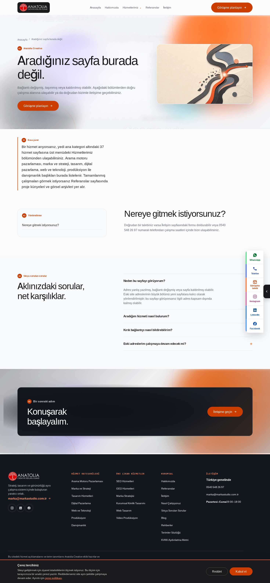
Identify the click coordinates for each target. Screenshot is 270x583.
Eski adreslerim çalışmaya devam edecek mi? (154, 344)
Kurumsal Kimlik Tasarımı (130, 503)
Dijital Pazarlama (81, 503)
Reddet (217, 571)
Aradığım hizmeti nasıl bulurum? (146, 316)
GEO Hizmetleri (125, 488)
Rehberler (167, 525)
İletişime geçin (222, 412)
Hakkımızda (112, 7)
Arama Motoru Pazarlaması (87, 481)
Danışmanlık (78, 525)
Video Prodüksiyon (127, 517)
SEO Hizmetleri (125, 481)
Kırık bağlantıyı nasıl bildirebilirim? (147, 330)
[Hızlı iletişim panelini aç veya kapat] (266, 291)
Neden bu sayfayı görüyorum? (144, 281)
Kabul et (241, 571)
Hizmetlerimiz (130, 7)
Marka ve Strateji (81, 488)
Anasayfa (95, 7)
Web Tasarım (124, 510)
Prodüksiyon (78, 517)
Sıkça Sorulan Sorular (173, 510)
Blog (163, 517)
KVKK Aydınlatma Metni (174, 539)
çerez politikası (53, 578)
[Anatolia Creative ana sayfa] (33, 7)
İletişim (167, 7)
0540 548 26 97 (215, 487)
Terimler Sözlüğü (171, 532)
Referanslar (152, 7)
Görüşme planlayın (229, 7)
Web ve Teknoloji (81, 510)
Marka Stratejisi (125, 495)
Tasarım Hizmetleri (82, 495)
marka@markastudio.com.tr (27, 498)
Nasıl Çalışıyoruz (171, 503)
